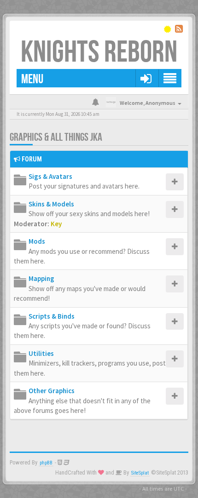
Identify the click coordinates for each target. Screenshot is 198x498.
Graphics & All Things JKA (56, 137)
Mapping (41, 278)
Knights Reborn (99, 52)
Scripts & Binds (52, 316)
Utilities (41, 353)
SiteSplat (140, 473)
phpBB (46, 463)
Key (56, 223)
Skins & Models (51, 204)
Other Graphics (52, 390)
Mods (37, 241)
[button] (145, 78)
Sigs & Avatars (50, 176)
